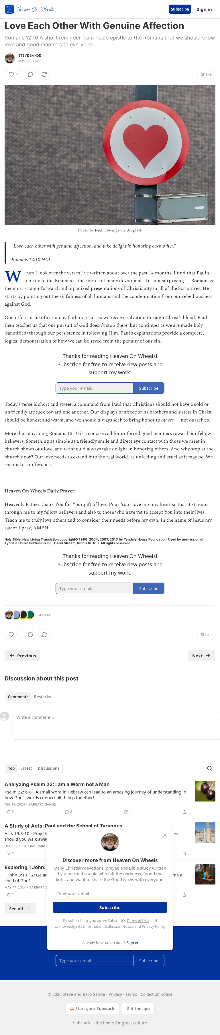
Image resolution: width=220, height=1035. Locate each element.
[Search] (209, 768)
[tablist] (29, 696)
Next (197, 655)
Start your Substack (95, 1008)
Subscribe (180, 9)
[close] (165, 835)
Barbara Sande (42, 804)
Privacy (115, 994)
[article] (110, 798)
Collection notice (156, 994)
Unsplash (134, 230)
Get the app (138, 1008)
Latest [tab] (26, 768)
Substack (81, 1023)
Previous (26, 655)
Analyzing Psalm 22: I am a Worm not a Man (57, 784)
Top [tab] (11, 768)
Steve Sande (29, 56)
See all (16, 908)
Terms (131, 994)
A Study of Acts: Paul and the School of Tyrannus (64, 826)
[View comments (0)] (30, 74)
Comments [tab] (18, 696)
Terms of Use (138, 920)
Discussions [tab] (48, 768)
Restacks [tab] (42, 696)
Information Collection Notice (108, 926)
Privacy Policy (153, 926)
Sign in (204, 9)
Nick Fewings (107, 230)
